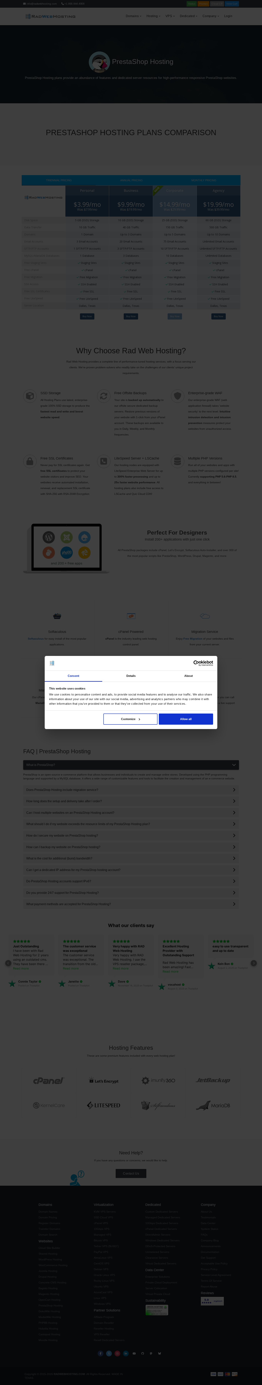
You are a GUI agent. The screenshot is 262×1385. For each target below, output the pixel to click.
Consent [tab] (73, 675)
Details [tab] (131, 675)
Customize (128, 719)
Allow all (186, 719)
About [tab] (188, 675)
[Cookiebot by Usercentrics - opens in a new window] (196, 663)
